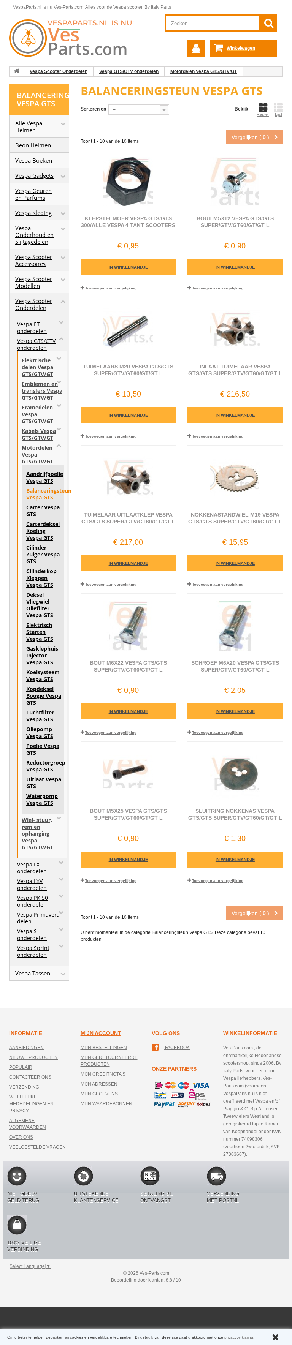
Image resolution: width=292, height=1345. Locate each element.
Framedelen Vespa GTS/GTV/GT (37, 414)
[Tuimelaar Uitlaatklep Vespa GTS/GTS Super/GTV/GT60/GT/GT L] (128, 478)
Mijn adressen (99, 1084)
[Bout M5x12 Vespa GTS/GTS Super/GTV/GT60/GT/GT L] (235, 181)
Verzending (24, 1087)
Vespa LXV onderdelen (32, 884)
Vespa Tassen (32, 973)
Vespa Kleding (33, 213)
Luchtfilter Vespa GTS (40, 716)
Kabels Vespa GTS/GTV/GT (39, 434)
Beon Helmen (33, 145)
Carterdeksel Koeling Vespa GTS (43, 531)
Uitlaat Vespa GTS (43, 783)
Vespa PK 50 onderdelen (32, 901)
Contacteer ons (30, 1077)
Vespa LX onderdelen (32, 868)
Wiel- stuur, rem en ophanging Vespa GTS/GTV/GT (37, 834)
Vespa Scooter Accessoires (33, 260)
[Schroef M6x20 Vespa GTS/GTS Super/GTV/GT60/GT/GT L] (235, 626)
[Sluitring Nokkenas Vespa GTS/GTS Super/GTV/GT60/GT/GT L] (235, 774)
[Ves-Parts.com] (74, 37)
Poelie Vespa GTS (42, 749)
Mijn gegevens (99, 1094)
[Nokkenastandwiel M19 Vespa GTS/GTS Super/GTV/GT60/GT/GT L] (235, 478)
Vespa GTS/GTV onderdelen (129, 71)
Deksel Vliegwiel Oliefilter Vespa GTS (39, 605)
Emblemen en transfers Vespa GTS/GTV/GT (42, 391)
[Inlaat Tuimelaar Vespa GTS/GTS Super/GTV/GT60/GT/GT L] (235, 329)
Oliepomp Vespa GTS (39, 733)
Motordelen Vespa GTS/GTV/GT (203, 71)
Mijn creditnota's (103, 1074)
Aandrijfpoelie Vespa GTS (44, 477)
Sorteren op (93, 109)
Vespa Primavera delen (38, 918)
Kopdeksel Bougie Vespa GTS (43, 696)
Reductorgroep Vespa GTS (44, 766)
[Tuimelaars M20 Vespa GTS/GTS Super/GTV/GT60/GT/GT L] (128, 329)
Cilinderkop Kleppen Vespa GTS (41, 578)
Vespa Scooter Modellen (33, 282)
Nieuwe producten (33, 1057)
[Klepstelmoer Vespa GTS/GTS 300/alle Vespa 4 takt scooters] (128, 181)
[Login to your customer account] (196, 48)
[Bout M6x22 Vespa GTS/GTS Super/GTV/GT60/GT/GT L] (128, 626)
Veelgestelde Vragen (37, 1147)
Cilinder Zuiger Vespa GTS (43, 554)
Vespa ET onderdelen (32, 328)
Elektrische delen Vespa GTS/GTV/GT (37, 367)
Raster (263, 114)
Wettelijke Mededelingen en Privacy (31, 1103)
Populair (20, 1067)
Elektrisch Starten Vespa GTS (39, 632)
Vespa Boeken (33, 160)
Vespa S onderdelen (32, 935)
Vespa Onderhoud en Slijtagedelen (34, 234)
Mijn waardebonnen (106, 1103)
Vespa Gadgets (34, 175)
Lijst (278, 114)
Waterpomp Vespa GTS (42, 799)
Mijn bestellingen (104, 1047)
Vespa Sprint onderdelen (33, 951)
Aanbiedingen (26, 1047)
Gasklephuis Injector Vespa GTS (42, 655)
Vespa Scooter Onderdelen (58, 71)
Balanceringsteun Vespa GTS (44, 494)
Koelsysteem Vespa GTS (43, 676)
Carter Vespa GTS (43, 511)
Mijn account (101, 1033)
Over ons (21, 1137)
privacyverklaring (238, 1337)
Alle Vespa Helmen (28, 126)
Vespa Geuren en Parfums (33, 194)
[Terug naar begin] (17, 71)
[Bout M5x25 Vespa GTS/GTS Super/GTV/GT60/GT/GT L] (128, 774)
